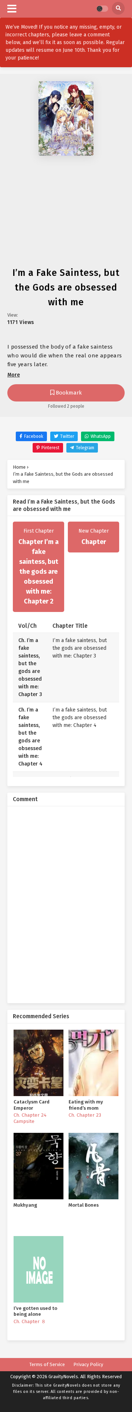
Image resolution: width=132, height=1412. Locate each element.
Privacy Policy (88, 1364)
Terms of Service (47, 1364)
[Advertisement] (66, 213)
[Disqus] (66, 903)
